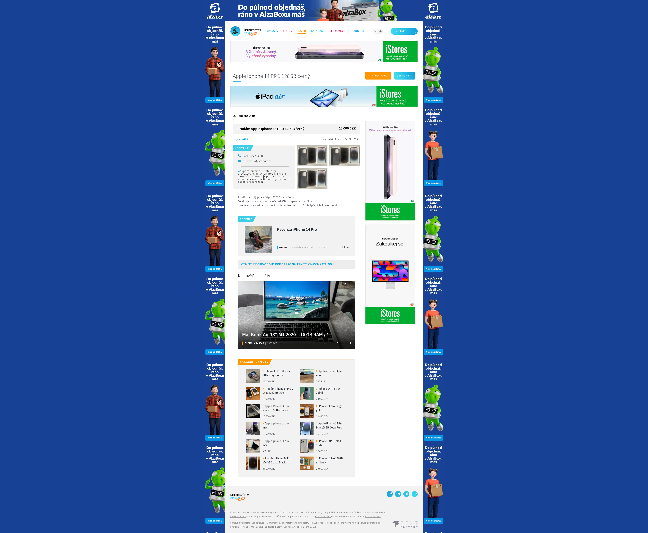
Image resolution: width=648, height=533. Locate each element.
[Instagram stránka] (406, 494)
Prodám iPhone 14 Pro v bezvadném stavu (277, 391)
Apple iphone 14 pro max (329, 373)
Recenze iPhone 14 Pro (297, 229)
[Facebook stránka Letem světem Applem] (390, 494)
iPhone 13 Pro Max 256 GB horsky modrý (276, 373)
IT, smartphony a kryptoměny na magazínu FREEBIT (292, 522)
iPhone (283, 247)
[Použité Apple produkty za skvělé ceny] (245, 31)
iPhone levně (247, 526)
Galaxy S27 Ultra (309, 526)
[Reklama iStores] (324, 51)
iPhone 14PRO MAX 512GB (328, 443)
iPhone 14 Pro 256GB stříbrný (329, 460)
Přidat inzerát (378, 75)
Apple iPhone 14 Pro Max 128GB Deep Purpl (329, 425)
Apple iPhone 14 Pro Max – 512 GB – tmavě (275, 408)
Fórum (288, 31)
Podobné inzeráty (254, 362)
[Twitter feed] (398, 494)
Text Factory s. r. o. (269, 512)
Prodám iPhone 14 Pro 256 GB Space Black (276, 460)
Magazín (272, 31)
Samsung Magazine (240, 522)
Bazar (302, 31)
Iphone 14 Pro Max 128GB (328, 391)
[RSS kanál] (415, 494)
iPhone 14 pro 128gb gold (329, 408)
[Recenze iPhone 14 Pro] (258, 239)
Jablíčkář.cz (258, 522)
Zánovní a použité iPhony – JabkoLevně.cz (277, 526)
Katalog (317, 31)
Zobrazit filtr (404, 75)
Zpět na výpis (247, 116)
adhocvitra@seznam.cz (257, 161)
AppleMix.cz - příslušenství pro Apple (339, 522)
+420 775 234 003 (253, 156)
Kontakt (359, 31)
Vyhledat (401, 31)
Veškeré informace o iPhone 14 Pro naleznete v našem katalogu (287, 264)
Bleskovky (335, 31)
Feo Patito (316, 512)
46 (347, 247)
